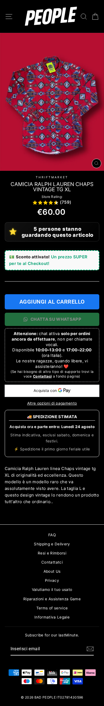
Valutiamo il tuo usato (52, 589)
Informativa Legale (52, 617)
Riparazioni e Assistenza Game (52, 599)
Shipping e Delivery (52, 544)
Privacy (52, 580)
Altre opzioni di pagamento (52, 403)
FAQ (52, 535)
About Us (52, 571)
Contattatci (52, 562)
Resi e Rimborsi (52, 553)
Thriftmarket (52, 177)
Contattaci (42, 376)
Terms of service (52, 608)
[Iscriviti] (90, 649)
